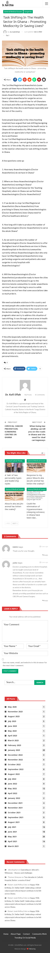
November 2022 (15, 759)
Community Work (39, 934)
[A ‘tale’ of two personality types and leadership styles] (14, 465)
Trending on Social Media (25, 937)
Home (5, 934)
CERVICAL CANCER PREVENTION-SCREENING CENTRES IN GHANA (14, 432)
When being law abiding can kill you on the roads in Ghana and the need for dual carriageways (36, 433)
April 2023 (12, 735)
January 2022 (14, 798)
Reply (46, 555)
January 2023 (14, 750)
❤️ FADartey (31, 949)
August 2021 (14, 822)
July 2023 (12, 721)
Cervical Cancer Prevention (15, 461)
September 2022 (15, 769)
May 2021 (12, 836)
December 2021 (15, 803)
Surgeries (28, 11)
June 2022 (12, 783)
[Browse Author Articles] (25, 385)
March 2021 (13, 846)
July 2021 (12, 827)
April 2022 (12, 793)
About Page (16, 934)
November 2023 (15, 711)
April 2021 (12, 841)
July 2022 (12, 779)
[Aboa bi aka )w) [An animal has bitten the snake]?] (14, 494)
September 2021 (15, 817)
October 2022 (14, 764)
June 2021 (12, 831)
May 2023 (12, 731)
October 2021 (14, 812)
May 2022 (12, 788)
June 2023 (12, 726)
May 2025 (12, 707)
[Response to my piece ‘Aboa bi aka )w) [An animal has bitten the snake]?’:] (36, 465)
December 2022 (15, 755)
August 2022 (14, 774)
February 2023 (14, 745)
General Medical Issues (13, 11)
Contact (26, 934)
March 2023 (13, 740)
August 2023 (14, 716)
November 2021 (15, 807)
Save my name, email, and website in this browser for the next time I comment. (25, 664)
